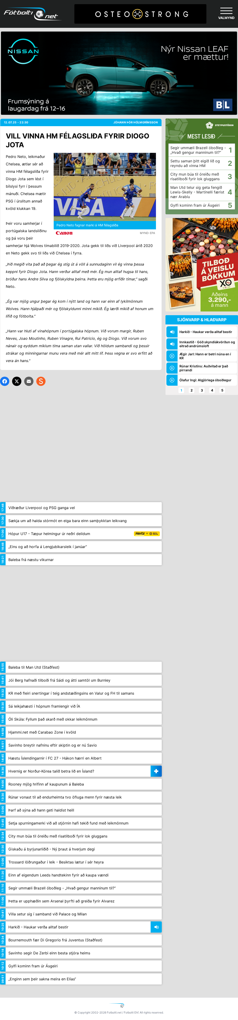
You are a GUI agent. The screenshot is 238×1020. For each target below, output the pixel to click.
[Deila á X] (16, 381)
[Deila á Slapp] (41, 381)
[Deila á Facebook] (4, 381)
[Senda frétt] (28, 381)
